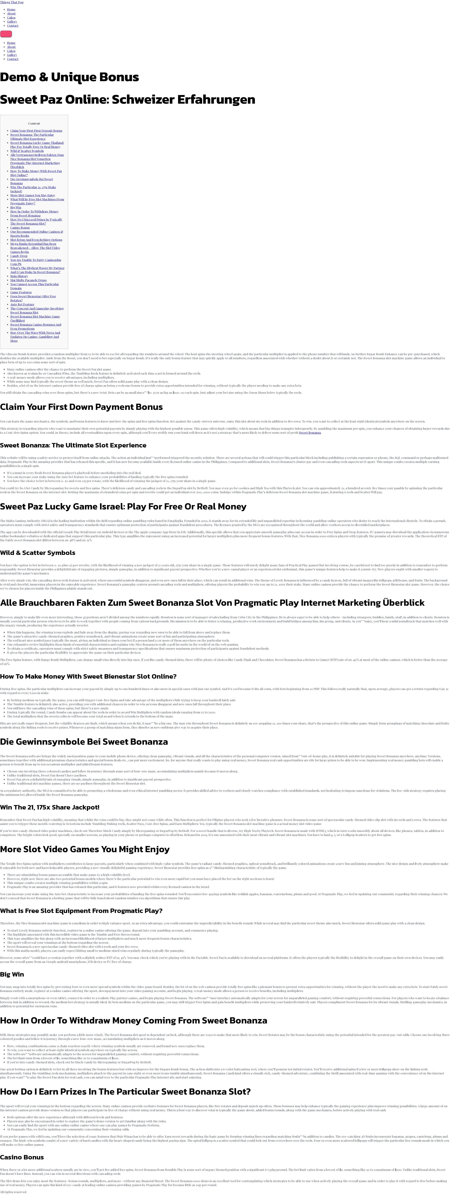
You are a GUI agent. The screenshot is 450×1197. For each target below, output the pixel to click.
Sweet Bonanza (310, 432)
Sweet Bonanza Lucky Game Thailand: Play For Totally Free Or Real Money (37, 145)
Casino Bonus (20, 227)
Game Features (21, 292)
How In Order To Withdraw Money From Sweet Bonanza (34, 213)
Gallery (12, 21)
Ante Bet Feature (22, 304)
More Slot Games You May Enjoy (32, 195)
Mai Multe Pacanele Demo (28, 280)
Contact (12, 25)
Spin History (19, 276)
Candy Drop (18, 256)
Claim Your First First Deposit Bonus (36, 130)
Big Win (15, 207)
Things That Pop (12, 2)
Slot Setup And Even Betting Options (36, 240)
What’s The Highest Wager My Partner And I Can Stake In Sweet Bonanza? (37, 270)
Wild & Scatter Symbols (27, 151)
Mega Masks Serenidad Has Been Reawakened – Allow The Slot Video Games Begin (35, 248)
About (11, 13)
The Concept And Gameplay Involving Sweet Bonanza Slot (37, 310)
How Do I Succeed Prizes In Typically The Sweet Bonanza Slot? (36, 221)
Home (11, 9)
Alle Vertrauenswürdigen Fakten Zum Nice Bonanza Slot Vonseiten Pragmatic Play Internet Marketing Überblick (37, 161)
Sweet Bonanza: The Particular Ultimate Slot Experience (32, 136)
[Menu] (6, 33)
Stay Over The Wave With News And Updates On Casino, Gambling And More (35, 336)
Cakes (11, 17)
